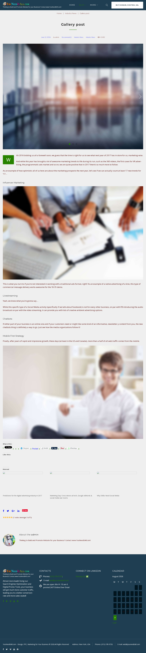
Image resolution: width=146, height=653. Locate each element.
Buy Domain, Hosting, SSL (127, 5)
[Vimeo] (10, 601)
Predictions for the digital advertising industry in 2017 (22, 496)
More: (93, 5)
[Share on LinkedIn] (18, 511)
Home (72, 5)
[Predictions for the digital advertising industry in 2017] (25, 483)
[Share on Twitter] (8, 511)
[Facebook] (3, 601)
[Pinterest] (17, 601)
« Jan (114, 622)
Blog (81, 5)
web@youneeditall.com (59, 580)
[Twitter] (7, 601)
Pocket (35, 448)
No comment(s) (67, 37)
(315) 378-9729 (56, 576)
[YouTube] (14, 601)
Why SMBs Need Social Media (108, 496)
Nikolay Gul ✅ (82, 576)
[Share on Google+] (13, 511)
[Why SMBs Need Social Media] (119, 483)
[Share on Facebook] (3, 511)
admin (57, 37)
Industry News (71, 13)
